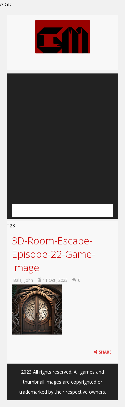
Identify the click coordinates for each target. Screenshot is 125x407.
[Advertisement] (62, 136)
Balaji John (23, 280)
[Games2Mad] (62, 36)
